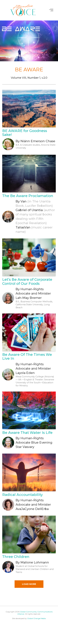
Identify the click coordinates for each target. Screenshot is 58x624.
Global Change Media (36, 618)
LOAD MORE (29, 584)
